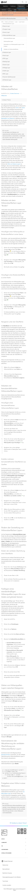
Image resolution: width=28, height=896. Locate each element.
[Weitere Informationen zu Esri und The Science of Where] (4, 832)
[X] (21, 829)
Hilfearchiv (4, 95)
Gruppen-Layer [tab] (7, 29)
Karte (17, 107)
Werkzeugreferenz (22, 9)
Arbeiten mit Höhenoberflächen (11, 49)
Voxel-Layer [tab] (6, 55)
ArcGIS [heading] (3, 838)
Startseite (4, 9)
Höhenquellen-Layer (8, 41)
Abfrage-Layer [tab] (6, 67)
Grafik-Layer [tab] (6, 70)
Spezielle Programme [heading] (6, 853)
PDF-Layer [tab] (5, 58)
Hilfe (15, 9)
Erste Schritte (10, 9)
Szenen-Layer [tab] (6, 32)
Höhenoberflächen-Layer (8, 23)
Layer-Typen (21, 21)
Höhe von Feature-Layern (14, 164)
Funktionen (13, 6)
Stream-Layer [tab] (6, 64)
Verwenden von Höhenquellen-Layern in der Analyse (14, 45)
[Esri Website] (4, 2)
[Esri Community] (18, 832)
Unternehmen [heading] (4, 849)
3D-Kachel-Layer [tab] (7, 80)
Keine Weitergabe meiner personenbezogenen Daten (14, 889)
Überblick (5, 6)
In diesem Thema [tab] (6, 100)
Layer (16, 21)
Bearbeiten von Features (7, 118)
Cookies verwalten (7, 885)
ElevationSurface (5, 754)
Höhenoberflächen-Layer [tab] (9, 35)
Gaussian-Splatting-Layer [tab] (9, 77)
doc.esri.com (10, 14)
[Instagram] (21, 832)
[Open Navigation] (26, 2)
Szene (23, 107)
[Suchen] (22, 2)
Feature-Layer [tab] (6, 26)
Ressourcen (21, 6)
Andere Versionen (14, 93)
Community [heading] (4, 842)
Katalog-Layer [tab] (6, 61)
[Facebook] (18, 829)
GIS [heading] (2, 845)
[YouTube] (25, 832)
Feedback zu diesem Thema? (19, 823)
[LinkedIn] (25, 829)
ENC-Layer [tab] (5, 73)
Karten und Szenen (9, 21)
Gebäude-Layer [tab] (7, 52)
